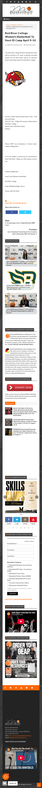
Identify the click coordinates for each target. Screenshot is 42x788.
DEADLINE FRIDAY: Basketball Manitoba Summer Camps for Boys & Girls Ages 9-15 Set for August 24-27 (25, 422)
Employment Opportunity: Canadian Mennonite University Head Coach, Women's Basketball (19, 287)
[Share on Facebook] (12, 212)
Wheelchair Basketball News (18, 585)
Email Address (12, 544)
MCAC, (34, 45)
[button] (5, 497)
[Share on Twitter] (25, 212)
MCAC (20, 25)
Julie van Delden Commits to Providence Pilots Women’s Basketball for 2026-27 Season (20, 311)
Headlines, (29, 45)
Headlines (14, 25)
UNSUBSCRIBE (27, 599)
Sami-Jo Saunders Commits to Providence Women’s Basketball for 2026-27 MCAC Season (21, 263)
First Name (10, 550)
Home (8, 25)
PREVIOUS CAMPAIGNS (13, 599)
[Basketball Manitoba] (21, 10)
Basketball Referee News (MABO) (20, 576)
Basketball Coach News (16, 573)
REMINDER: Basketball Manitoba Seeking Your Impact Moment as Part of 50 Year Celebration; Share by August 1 (25, 431)
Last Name (10, 556)
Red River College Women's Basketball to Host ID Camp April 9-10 (20, 37)
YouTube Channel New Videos (19, 583)
